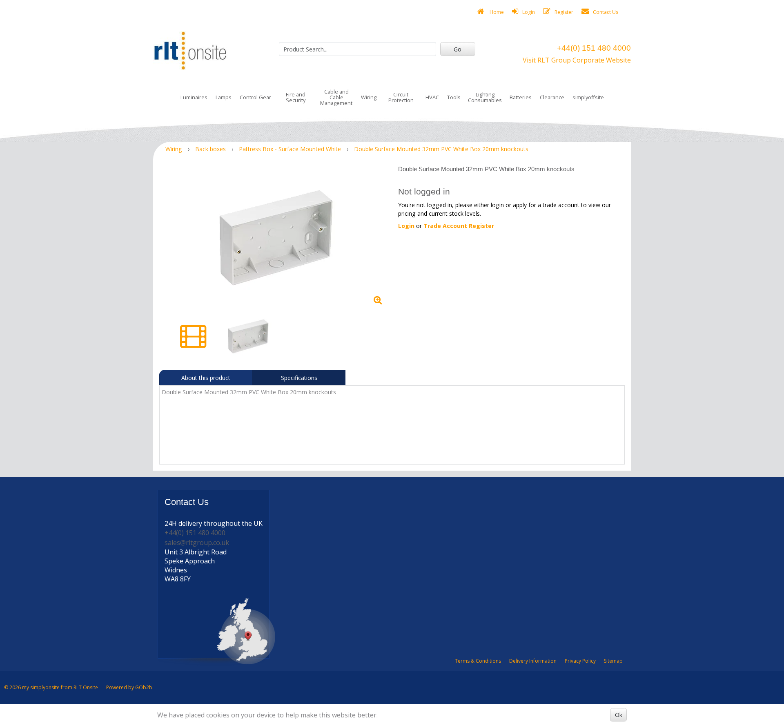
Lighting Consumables (485, 97)
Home (496, 12)
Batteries (521, 97)
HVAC (432, 97)
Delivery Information (533, 660)
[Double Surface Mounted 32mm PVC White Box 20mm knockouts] (275, 236)
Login (528, 12)
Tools (454, 97)
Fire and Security (295, 97)
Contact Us (605, 12)
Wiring (368, 97)
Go (457, 49)
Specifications (299, 378)
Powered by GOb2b (129, 687)
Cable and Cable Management (336, 97)
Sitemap (613, 660)
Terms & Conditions (478, 660)
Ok (618, 715)
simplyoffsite (588, 97)
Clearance (552, 97)
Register (564, 12)
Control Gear (255, 97)
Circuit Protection (401, 97)
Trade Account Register (458, 226)
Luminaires (193, 97)
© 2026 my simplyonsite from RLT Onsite (51, 687)
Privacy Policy (580, 660)
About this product (205, 378)
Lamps (224, 97)
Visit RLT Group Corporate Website (577, 60)
